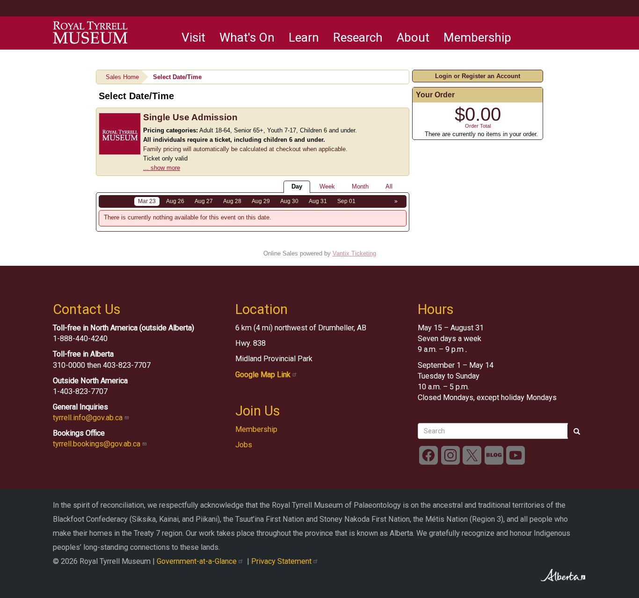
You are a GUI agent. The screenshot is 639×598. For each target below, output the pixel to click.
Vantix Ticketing (354, 253)
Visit (193, 37)
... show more (161, 167)
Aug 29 (261, 201)
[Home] (90, 32)
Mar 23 (147, 201)
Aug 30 (289, 201)
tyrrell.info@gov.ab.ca (88, 417)
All (388, 186)
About (413, 37)
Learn (304, 37)
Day (296, 186)
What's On (247, 37)
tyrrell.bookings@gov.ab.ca (97, 443)
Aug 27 (204, 201)
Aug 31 (318, 201)
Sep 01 (346, 201)
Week (327, 186)
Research (358, 37)
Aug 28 (232, 201)
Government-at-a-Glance (198, 561)
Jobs (243, 444)
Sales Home (122, 76)
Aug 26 (175, 201)
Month (360, 186)
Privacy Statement (282, 561)
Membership (477, 37)
